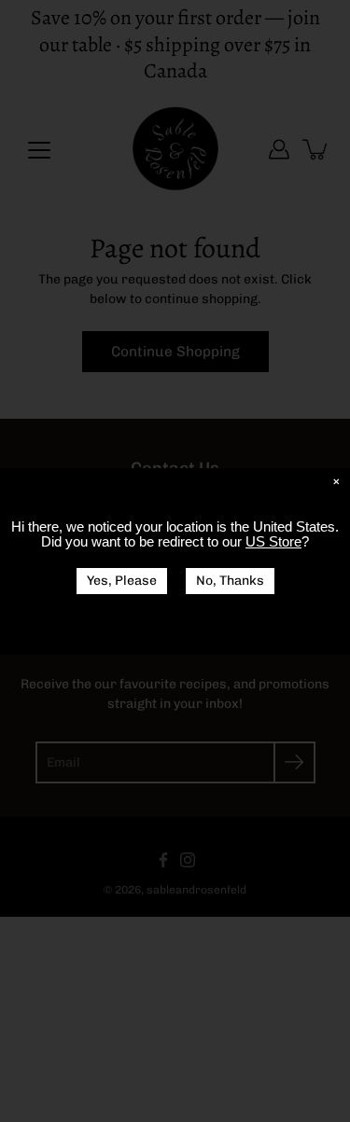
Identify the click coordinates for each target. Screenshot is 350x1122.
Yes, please (122, 581)
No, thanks (230, 581)
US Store (273, 541)
